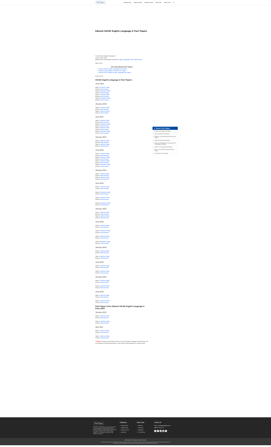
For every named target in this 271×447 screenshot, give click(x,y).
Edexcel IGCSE (138, 2)
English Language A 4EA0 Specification (130, 59)
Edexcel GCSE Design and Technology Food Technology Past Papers (165, 143)
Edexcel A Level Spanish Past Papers (163, 147)
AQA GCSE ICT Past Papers (161, 153)
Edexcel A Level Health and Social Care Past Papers (165, 137)
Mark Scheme (105, 89)
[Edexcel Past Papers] (100, 2)
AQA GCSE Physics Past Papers (162, 133)
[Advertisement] (122, 17)
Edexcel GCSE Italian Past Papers (163, 131)
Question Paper (104, 87)
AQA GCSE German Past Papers (162, 140)
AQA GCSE (158, 2)
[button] (174, 2)
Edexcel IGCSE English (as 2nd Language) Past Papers (115, 72)
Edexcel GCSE (127, 2)
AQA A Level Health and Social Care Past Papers (164, 150)
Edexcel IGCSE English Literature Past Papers (112, 70)
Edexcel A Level (149, 2)
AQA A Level (167, 2)
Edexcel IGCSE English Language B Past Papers (113, 69)
